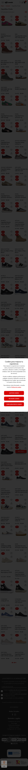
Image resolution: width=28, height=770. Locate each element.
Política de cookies (16, 387)
